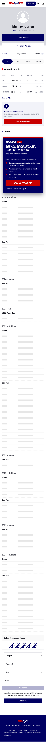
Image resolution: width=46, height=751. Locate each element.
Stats (4, 54)
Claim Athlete (23, 37)
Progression (21, 54)
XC (18, 61)
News (39, 54)
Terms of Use (33, 730)
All (7, 61)
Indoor (28, 61)
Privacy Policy (22, 730)
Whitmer (14, 30)
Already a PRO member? (16, 189)
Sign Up (31, 3)
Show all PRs (6, 98)
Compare (23, 688)
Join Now (23, 701)
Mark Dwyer (36, 726)
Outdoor (38, 61)
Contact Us (11, 730)
